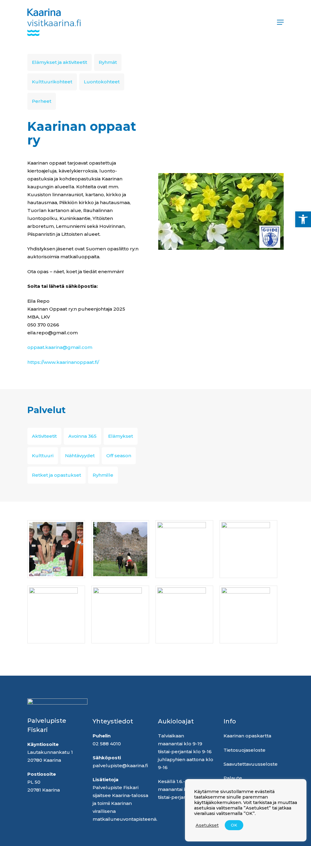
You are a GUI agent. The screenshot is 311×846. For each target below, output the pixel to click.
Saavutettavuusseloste (251, 764)
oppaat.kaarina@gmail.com (59, 347)
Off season (118, 455)
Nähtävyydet (80, 455)
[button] (303, 219)
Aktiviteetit (44, 436)
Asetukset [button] (207, 825)
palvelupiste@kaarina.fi (120, 765)
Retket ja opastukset (56, 475)
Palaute (233, 778)
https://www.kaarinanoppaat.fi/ (63, 362)
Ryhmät (108, 62)
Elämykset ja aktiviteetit (59, 62)
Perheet (41, 101)
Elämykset (120, 436)
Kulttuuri (42, 455)
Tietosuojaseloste (244, 750)
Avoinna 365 (82, 436)
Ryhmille (103, 475)
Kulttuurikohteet (52, 82)
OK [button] (234, 825)
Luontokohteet (102, 82)
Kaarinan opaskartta (248, 736)
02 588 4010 (107, 744)
